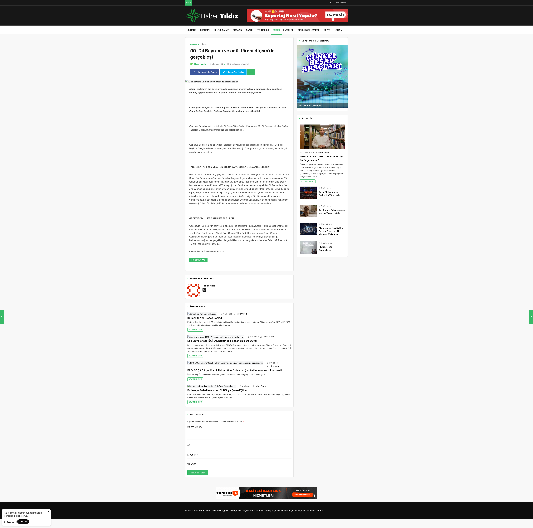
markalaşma (217, 510)
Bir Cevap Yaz (198, 260)
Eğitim (276, 30)
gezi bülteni (229, 510)
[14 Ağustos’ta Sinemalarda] (308, 247)
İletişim (338, 30)
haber (239, 510)
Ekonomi (205, 30)
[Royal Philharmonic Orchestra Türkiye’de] (308, 192)
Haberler (288, 30)
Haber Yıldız (200, 64)
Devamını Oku (195, 330)
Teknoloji (263, 30)
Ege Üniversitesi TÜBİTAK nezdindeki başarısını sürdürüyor (222, 340)
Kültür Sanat (221, 30)
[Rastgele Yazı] (188, 3)
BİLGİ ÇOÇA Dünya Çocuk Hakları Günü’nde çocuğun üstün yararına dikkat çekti (234, 370)
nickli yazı (269, 510)
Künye (326, 30)
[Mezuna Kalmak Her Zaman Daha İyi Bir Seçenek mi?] (322, 136)
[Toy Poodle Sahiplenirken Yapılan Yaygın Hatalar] (308, 210)
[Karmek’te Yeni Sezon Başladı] (202, 314)
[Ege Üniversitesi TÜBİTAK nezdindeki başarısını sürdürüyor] (215, 336)
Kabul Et (23, 522)
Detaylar (10, 522)
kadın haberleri (308, 510)
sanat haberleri (257, 510)
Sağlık (249, 30)
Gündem (191, 30)
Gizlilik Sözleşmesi (308, 30)
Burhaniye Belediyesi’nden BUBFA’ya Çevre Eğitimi (217, 390)
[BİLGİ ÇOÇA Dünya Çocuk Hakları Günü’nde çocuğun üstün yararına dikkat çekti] (225, 363)
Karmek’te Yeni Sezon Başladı (204, 317)
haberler (279, 510)
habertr (319, 510)
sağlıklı (246, 510)
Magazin (237, 30)
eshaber (296, 510)
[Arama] (331, 2)
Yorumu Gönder (198, 473)
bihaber (287, 510)
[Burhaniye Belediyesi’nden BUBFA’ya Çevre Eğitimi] (211, 386)
